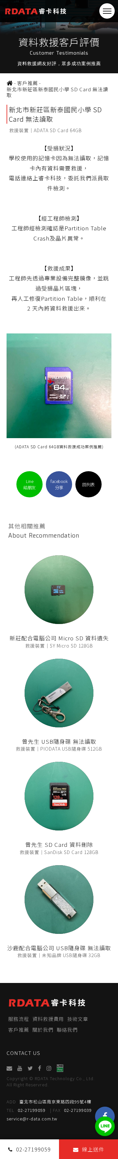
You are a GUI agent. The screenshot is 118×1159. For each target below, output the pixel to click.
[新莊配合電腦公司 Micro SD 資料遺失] (59, 589)
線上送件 (93, 1149)
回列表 (88, 484)
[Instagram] (49, 1068)
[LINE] (105, 1126)
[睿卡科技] (10, 83)
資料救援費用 (48, 1018)
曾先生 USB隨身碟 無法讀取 (59, 741)
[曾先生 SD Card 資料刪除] (59, 796)
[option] (59, 36)
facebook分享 (59, 484)
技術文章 (77, 1018)
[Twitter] (30, 1068)
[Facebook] (40, 1068)
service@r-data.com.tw (32, 1118)
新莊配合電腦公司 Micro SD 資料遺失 (59, 638)
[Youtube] (20, 1068)
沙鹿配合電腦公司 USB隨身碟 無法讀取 (59, 948)
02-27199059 (26, 1110)
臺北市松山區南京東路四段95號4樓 (49, 1101)
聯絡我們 (67, 1029)
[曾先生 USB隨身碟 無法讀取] (59, 693)
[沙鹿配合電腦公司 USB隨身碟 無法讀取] (59, 899)
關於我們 (42, 1029)
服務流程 (18, 1018)
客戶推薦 (18, 1029)
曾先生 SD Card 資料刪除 (59, 844)
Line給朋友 (29, 484)
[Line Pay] (60, 1068)
